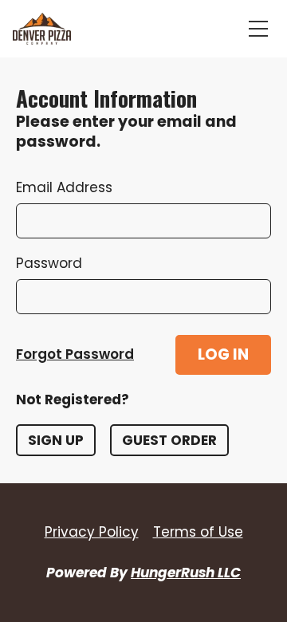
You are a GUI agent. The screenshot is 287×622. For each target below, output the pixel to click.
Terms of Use (198, 531)
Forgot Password (75, 354)
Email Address (64, 187)
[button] (223, 355)
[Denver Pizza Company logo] (42, 29)
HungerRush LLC (186, 572)
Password (49, 263)
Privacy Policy (92, 531)
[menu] (258, 29)
